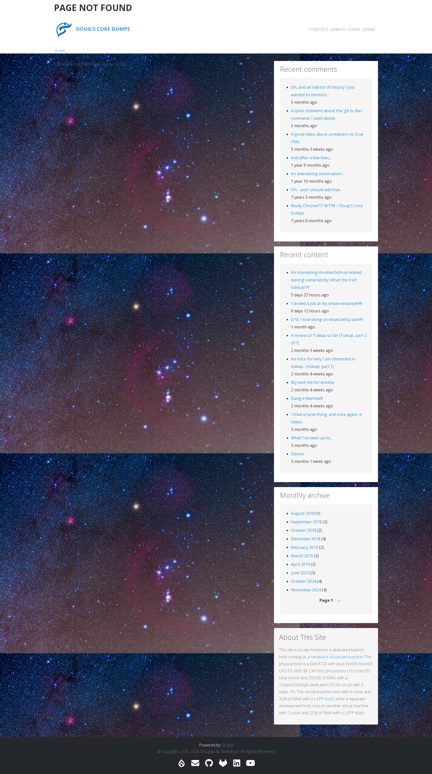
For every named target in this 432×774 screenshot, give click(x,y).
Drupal (227, 745)
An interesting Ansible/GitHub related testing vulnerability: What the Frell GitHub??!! (326, 280)
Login (354, 29)
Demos (338, 29)
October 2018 (303, 530)
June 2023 (300, 573)
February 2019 (304, 547)
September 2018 (306, 522)
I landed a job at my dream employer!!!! (326, 303)
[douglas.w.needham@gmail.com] (195, 764)
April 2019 (300, 564)
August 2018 (302, 513)
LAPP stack (324, 699)
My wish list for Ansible (312, 382)
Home (369, 29)
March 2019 (302, 556)
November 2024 (306, 590)
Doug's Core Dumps (103, 28)
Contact (318, 29)
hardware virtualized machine (337, 657)
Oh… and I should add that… (316, 189)
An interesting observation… (317, 173)
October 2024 (303, 581)
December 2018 (305, 539)
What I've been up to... (311, 438)
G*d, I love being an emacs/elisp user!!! (326, 319)
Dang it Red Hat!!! (307, 398)
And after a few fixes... (311, 157)
